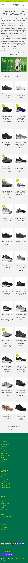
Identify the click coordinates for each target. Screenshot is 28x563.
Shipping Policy (5, 477)
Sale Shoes (4, 453)
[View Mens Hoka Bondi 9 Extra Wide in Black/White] (7, 359)
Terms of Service (5, 483)
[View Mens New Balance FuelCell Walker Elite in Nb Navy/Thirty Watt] (21, 184)
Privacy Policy (4, 481)
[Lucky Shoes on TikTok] (7, 551)
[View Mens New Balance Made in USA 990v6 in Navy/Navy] (21, 160)
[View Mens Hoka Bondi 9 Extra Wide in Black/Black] (21, 333)
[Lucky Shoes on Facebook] (1, 551)
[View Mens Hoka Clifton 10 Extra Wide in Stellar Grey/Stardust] (7, 210)
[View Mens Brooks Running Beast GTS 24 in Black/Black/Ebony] (7, 109)
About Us (3, 499)
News (2, 507)
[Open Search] (23, 5)
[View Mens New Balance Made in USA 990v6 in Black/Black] (21, 210)
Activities (3, 462)
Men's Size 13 (19, 53)
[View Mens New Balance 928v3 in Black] (7, 87)
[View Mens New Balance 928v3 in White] (21, 87)
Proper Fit (3, 501)
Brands (3, 457)
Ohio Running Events (6, 516)
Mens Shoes (4, 446)
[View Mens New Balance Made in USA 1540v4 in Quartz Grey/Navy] (7, 383)
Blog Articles (4, 512)
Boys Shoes (4, 451)
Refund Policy (4, 479)
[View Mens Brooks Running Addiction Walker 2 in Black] (21, 383)
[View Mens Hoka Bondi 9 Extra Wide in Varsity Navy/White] (7, 257)
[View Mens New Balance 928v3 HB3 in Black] (7, 234)
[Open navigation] (4, 5)
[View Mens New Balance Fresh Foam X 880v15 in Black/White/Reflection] (7, 307)
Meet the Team (5, 503)
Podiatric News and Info (7, 510)
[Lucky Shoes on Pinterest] (5, 551)
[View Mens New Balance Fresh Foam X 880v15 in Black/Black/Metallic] (21, 283)
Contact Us (4, 485)
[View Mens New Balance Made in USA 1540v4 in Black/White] (7, 283)
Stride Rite (3, 530)
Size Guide (3, 474)
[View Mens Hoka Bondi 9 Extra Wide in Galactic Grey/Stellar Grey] (21, 307)
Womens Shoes (5, 444)
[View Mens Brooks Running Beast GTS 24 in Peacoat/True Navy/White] (21, 109)
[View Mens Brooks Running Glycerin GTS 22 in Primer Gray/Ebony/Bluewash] (7, 184)
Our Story (3, 505)
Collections (4, 459)
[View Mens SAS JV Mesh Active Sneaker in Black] (21, 408)
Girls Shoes (4, 449)
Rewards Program (5, 487)
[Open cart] (25, 5)
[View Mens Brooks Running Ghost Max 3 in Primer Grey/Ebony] (7, 160)
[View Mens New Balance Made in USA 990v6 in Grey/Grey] (21, 135)
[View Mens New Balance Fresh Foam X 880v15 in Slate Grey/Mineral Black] (21, 257)
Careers (3, 514)
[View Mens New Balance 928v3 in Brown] (21, 234)
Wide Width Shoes (5, 455)
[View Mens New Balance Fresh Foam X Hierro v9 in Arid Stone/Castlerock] (7, 333)
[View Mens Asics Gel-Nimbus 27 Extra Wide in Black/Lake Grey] (21, 359)
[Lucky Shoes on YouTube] (10, 551)
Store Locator (4, 532)
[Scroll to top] (25, 558)
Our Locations (4, 527)
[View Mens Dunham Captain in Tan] (7, 408)
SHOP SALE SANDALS (14, 1)
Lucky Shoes (14, 558)
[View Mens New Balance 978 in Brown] (7, 135)
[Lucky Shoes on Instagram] (4, 551)
